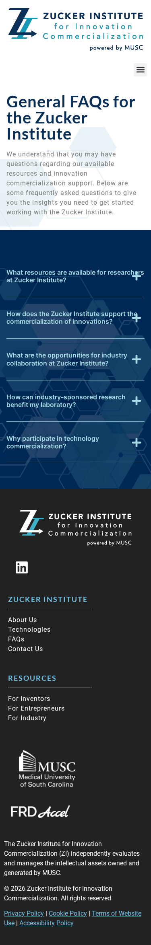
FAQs (16, 639)
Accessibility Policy (46, 923)
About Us (22, 620)
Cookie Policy (68, 913)
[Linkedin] (21, 567)
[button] (140, 69)
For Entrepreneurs (36, 708)
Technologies (29, 629)
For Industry (27, 718)
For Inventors (29, 699)
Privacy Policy (24, 913)
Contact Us (25, 649)
